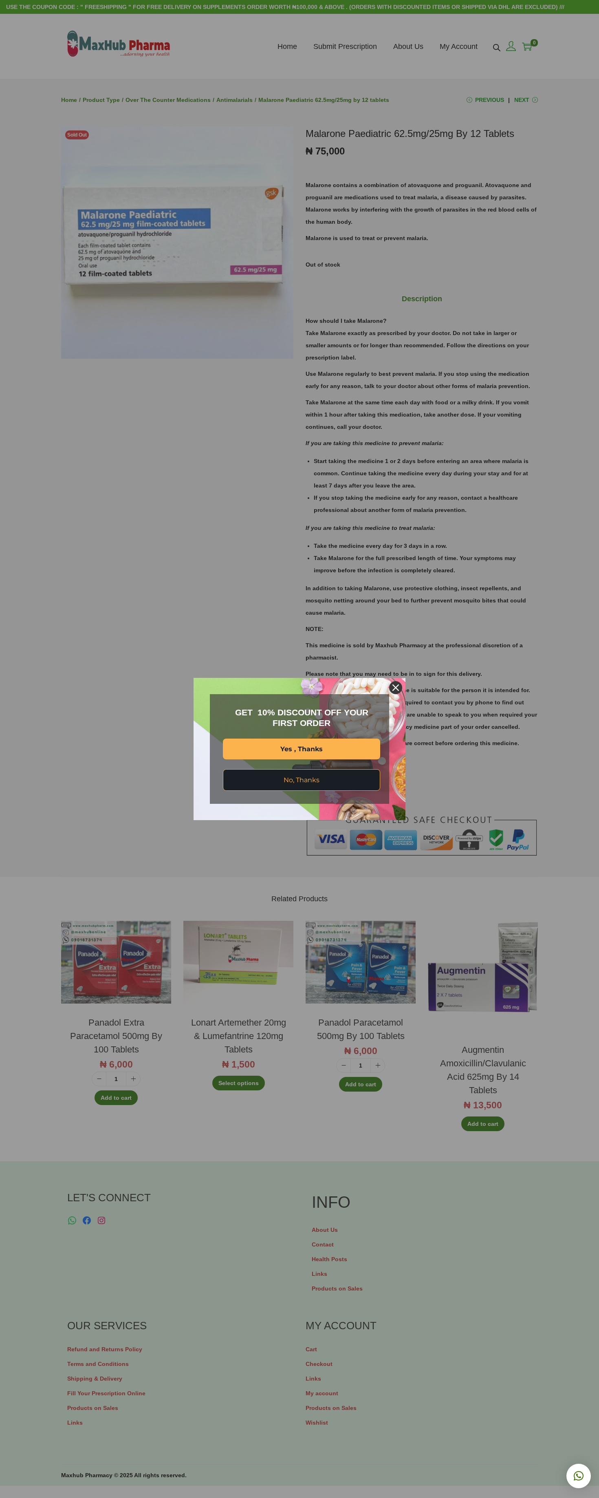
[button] (578, 1476)
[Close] (395, 687)
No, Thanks (301, 780)
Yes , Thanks (301, 749)
